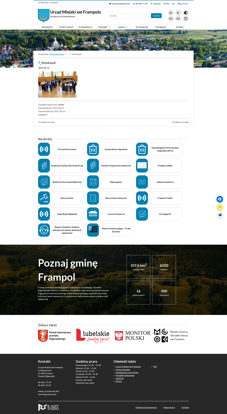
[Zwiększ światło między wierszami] (171, 18)
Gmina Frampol (66, 27)
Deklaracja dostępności (146, 407)
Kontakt (179, 27)
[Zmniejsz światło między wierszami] (178, 18)
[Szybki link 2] (219, 207)
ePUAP (166, 3)
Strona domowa (57, 54)
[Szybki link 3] (219, 215)
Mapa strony (182, 3)
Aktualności (47, 27)
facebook (157, 3)
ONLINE (120, 378)
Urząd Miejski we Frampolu (128, 366)
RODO (119, 381)
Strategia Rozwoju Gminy (127, 372)
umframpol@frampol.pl (121, 3)
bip (173, 3)
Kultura (121, 27)
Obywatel (102, 27)
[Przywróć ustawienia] (185, 18)
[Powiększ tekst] (171, 12)
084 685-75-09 (141, 3)
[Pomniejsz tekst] (178, 12)
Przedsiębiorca (85, 27)
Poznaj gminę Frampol (142, 28)
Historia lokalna (123, 369)
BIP (155, 366)
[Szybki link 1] (219, 199)
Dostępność (160, 27)
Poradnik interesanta (125, 375)
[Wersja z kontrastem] (185, 12)
